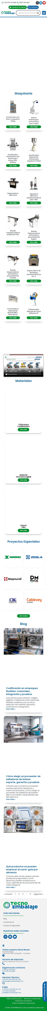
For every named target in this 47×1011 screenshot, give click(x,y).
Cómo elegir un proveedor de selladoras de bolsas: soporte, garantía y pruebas (23, 779)
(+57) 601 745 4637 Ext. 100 (11, 989)
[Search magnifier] (37, 12)
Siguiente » (38, 894)
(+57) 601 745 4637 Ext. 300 (11, 979)
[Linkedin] (40, 2)
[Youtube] (44, 2)
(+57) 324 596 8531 (9, 991)
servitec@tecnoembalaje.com (12, 981)
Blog (5, 919)
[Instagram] (37, 2)
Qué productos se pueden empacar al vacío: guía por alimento (22, 869)
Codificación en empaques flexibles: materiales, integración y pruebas (22, 691)
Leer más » (10, 709)
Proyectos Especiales (11, 925)
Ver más (13, 127)
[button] (44, 13)
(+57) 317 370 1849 (8, 971)
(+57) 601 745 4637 (9, 970)
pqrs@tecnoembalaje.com (11, 993)
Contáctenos (8, 922)
